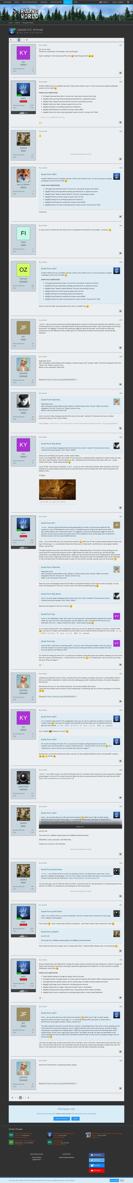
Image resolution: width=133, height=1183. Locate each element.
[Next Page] (26, 39)
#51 (120, 517)
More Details (114, 1180)
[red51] (49, 1135)
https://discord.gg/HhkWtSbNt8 (61, 379)
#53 (120, 710)
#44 (120, 168)
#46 (120, 262)
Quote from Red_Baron (51, 443)
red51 (21, 33)
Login (75, 1119)
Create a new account (63, 1114)
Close (121, 1180)
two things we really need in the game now (107, 1133)
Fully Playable (58, 1141)
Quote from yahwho (50, 931)
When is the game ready (23, 1133)
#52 (120, 674)
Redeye (94, 1135)
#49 (120, 393)
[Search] (128, 2)
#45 (120, 226)
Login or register (118, 2)
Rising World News (59, 1137)
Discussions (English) (21, 1137)
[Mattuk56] (11, 1135)
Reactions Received (18, 69)
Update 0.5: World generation (64, 1133)
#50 (120, 437)
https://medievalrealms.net (79, 154)
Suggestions (95, 1137)
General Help (19, 1145)
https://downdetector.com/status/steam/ (58, 778)
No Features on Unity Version (25, 1141)
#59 (120, 1007)
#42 (120, 82)
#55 (120, 806)
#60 (120, 1061)
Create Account (61, 1119)
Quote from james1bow (51, 869)
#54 (120, 770)
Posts (14, 71)
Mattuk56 (17, 1135)
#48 (120, 357)
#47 (120, 320)
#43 (120, 131)
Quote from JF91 (48, 523)
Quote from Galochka (50, 399)
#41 (120, 45)
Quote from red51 (49, 174)
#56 (120, 863)
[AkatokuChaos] (11, 1143)
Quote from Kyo (48, 614)
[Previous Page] (10, 39)
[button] (104, 2)
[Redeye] (88, 1135)
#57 (120, 905)
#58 (120, 960)
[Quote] (120, 73)
